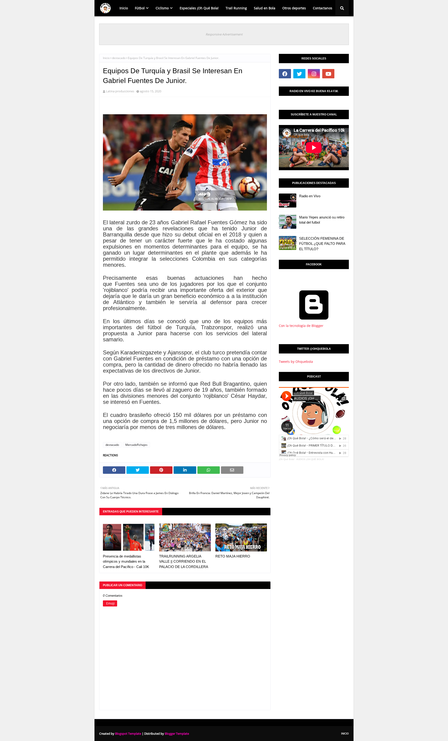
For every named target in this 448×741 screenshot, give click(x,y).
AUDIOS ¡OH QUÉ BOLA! (310, 459)
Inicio (106, 58)
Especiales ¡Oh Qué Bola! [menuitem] (199, 8)
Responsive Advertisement (224, 34)
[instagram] (314, 73)
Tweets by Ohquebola (296, 361)
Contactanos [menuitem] (322, 8)
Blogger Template (177, 733)
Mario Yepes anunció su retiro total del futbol (321, 220)
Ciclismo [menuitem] (162, 8)
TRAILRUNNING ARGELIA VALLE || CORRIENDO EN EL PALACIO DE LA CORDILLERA (183, 561)
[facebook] (285, 73)
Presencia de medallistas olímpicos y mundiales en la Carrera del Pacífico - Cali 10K (126, 561)
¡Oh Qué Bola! (286, 459)
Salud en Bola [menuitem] (264, 8)
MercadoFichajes (136, 445)
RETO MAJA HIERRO (232, 556)
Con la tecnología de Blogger (301, 325)
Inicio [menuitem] (123, 8)
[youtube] (328, 73)
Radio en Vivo (309, 196)
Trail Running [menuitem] (236, 8)
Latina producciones (120, 91)
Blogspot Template (128, 733)
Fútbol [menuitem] (140, 8)
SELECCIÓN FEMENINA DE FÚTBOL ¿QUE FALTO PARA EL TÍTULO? (322, 243)
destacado (119, 58)
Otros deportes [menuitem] (294, 8)
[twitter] (299, 73)
